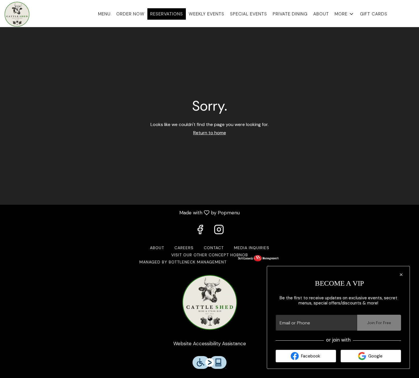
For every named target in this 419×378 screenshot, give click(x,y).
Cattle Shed (209, 302)
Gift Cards (373, 14)
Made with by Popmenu (122, 212)
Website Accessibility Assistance (209, 343)
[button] (344, 14)
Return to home (209, 133)
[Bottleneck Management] (258, 262)
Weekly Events (206, 14)
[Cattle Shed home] (30, 14)
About (321, 14)
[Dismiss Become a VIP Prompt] (401, 274)
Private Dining (290, 14)
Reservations (166, 14)
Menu (104, 14)
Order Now (130, 14)
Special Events (248, 14)
